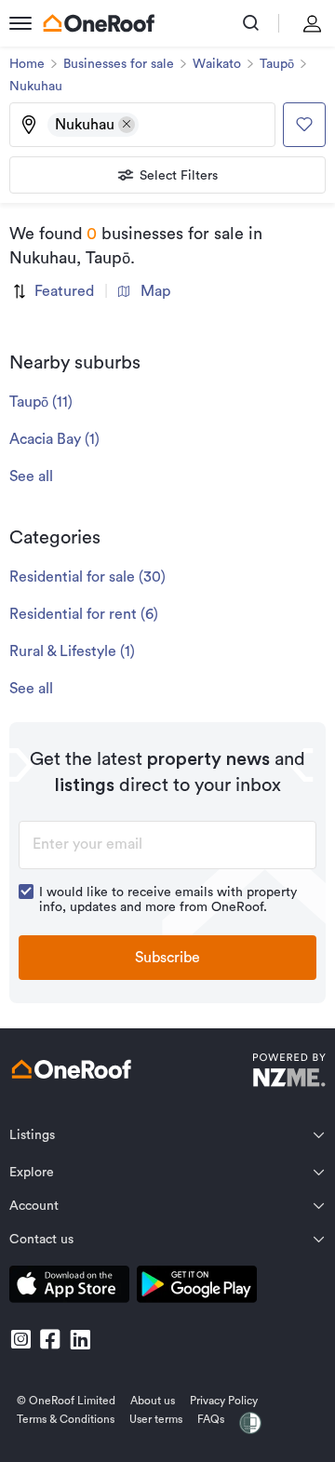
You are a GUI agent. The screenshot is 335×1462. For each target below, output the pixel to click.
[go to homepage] (98, 23)
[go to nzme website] (289, 1072)
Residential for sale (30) (87, 577)
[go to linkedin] (80, 1339)
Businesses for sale (118, 64)
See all (31, 476)
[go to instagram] (20, 1339)
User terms (155, 1419)
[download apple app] (69, 1287)
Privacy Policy (224, 1400)
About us (152, 1400)
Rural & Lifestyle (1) (72, 651)
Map (155, 291)
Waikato (217, 64)
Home (27, 64)
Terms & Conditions (65, 1419)
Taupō (277, 64)
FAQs (210, 1419)
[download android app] (197, 1287)
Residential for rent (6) (83, 614)
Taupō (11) (41, 402)
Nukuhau (35, 86)
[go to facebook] (50, 1339)
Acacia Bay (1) (54, 439)
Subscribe (167, 957)
